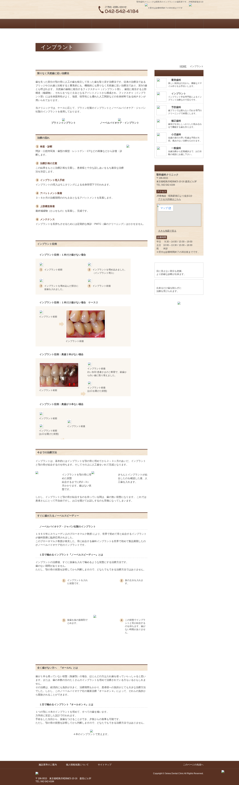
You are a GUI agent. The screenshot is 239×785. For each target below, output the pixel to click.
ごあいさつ (78, 23)
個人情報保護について (77, 764)
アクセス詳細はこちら (169, 199)
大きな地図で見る (167, 231)
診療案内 (106, 23)
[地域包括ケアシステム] (179, 303)
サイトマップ (104, 764)
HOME (50, 23)
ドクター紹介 (133, 23)
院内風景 (161, 23)
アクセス (189, 23)
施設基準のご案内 (48, 764)
